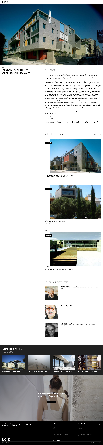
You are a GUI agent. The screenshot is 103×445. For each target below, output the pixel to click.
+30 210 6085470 (80, 428)
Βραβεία (54, 427)
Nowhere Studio (98, 442)
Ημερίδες (54, 428)
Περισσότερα (54, 435)
